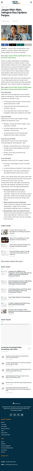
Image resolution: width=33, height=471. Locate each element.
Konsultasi (4, 426)
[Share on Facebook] (5, 45)
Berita (6, 6)
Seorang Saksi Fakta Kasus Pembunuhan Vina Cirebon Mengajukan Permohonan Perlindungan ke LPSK (18, 389)
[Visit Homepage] (16, 2)
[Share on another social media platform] (28, 45)
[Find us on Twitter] (14, 414)
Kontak (3, 452)
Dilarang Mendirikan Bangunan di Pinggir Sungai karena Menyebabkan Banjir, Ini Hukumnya (20, 253)
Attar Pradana (6, 21)
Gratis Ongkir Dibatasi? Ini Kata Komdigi (19, 297)
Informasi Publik (5, 434)
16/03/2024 (15, 21)
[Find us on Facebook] (11, 414)
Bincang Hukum (5, 428)
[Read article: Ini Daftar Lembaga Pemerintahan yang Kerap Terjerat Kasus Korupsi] (4, 304)
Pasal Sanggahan (6, 445)
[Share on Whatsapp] (20, 45)
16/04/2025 (12, 248)
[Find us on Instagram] (18, 414)
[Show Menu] (2, 2)
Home (2, 6)
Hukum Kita (4, 432)
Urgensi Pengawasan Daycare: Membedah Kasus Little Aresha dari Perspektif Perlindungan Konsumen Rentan (20, 282)
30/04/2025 (12, 241)
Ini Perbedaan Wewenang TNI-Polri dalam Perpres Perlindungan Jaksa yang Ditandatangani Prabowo (19, 290)
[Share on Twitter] (12, 45)
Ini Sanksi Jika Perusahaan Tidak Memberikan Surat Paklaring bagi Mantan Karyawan (20, 231)
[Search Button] (31, 2)
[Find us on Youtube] (22, 414)
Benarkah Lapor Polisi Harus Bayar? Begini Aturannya (18, 382)
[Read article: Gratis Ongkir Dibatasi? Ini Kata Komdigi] (4, 298)
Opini (2, 430)
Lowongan (4, 450)
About (2, 441)
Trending (3, 424)
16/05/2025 (12, 235)
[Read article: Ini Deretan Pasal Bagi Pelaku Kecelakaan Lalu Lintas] (16, 334)
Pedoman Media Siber (7, 448)
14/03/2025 (12, 256)
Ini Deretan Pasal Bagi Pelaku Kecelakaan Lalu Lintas (11, 348)
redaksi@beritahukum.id (11, 464)
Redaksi (3, 443)
